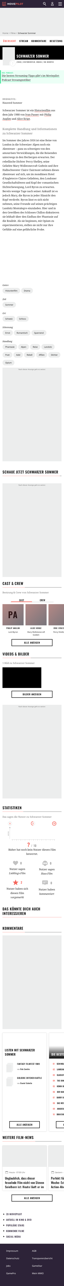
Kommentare (39, 41)
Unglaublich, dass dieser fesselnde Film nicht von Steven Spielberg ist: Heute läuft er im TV (24, 1182)
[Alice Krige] (36, 614)
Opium (8, 362)
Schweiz (9, 318)
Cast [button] (21, 600)
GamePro (11, 1273)
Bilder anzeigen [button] (32, 694)
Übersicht (9, 41)
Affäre (41, 354)
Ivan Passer (32, 114)
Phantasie (9, 346)
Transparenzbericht (42, 1258)
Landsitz (48, 346)
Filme (13, 33)
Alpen (23, 346)
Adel (18, 354)
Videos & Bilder (15, 654)
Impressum (12, 1250)
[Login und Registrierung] (52, 4)
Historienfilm (11, 290)
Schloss (22, 318)
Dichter (54, 354)
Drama (27, 290)
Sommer (9, 304)
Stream (23, 41)
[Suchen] (44, 4)
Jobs (8, 1265)
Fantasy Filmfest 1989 (28, 1063)
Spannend (39, 332)
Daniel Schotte (26, 1083)
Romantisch (22, 332)
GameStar (37, 1265)
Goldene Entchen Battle (29, 1077)
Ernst (7, 332)
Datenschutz (12, 1258)
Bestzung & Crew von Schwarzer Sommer (25, 592)
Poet (7, 354)
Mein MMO (38, 1273)
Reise (35, 346)
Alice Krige (23, 119)
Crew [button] (42, 600)
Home (5, 33)
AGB (34, 1250)
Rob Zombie (25, 1069)
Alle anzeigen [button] (32, 642)
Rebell (29, 354)
